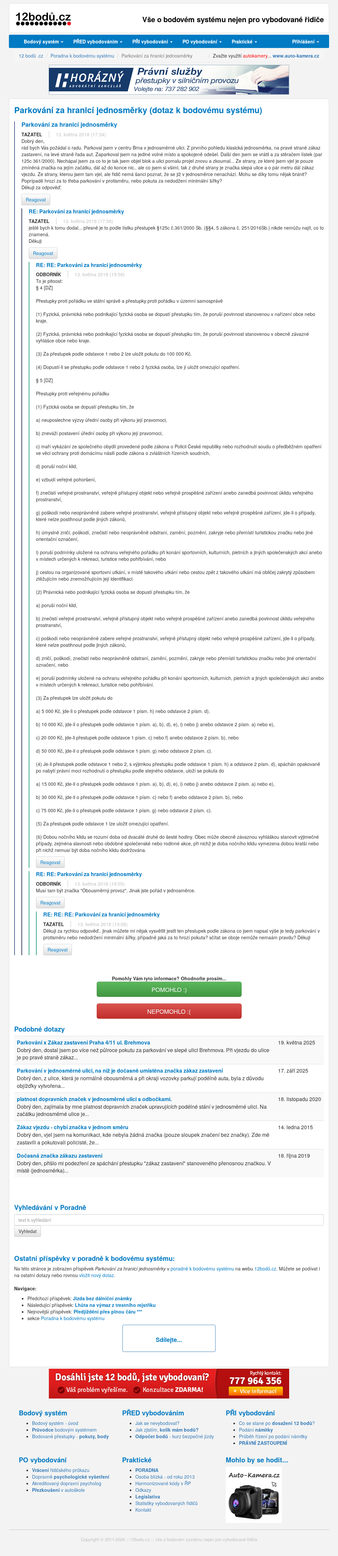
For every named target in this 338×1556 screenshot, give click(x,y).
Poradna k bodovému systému (73, 1318)
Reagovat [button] (36, 199)
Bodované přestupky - (70, 1436)
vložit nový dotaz (96, 1275)
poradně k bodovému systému (125, 1258)
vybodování (150, 41)
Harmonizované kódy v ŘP (163, 1483)
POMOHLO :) (169, 989)
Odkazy (143, 1490)
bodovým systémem (64, 1429)
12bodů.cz (265, 1268)
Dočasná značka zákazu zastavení (59, 1155)
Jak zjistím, (167, 1429)
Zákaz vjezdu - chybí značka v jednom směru (72, 1127)
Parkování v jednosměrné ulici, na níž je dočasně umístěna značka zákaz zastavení (120, 1070)
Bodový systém (42, 41)
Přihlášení (304, 41)
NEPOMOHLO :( (169, 1011)
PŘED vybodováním (96, 41)
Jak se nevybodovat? (157, 1423)
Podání (256, 1429)
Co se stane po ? (277, 1423)
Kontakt (143, 1509)
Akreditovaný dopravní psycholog (66, 1483)
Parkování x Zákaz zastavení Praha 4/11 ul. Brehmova (83, 1042)
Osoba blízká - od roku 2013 (165, 1476)
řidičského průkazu (60, 1470)
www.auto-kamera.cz (296, 55)
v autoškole (58, 1490)
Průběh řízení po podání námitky (273, 1436)
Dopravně (70, 1476)
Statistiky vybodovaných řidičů (166, 1503)
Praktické (243, 41)
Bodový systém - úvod (55, 1423)
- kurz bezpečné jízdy (174, 1436)
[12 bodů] (43, 19)
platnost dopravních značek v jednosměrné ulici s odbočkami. (94, 1099)
